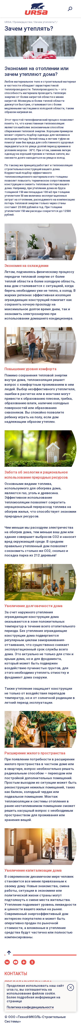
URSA (8, 22)
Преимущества (22, 22)
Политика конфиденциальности (30, 1007)
